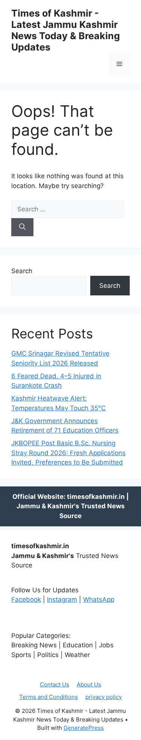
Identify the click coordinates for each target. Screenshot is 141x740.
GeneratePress (84, 727)
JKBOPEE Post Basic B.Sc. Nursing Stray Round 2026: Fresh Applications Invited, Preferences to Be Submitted (68, 452)
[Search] (22, 227)
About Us (89, 684)
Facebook (26, 599)
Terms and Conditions (48, 696)
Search (21, 271)
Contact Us (54, 684)
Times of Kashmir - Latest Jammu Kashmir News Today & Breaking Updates (65, 30)
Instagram (62, 599)
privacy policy (103, 696)
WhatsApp (98, 599)
